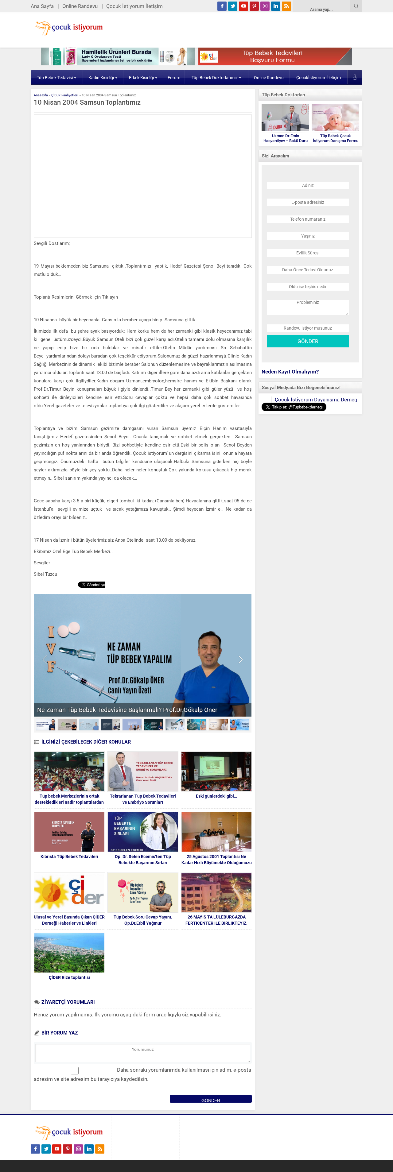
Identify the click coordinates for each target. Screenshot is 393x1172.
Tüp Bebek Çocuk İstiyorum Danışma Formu (335, 138)
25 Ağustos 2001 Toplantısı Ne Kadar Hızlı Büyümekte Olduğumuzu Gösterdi (216, 862)
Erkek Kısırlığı (141, 77)
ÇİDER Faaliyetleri (64, 95)
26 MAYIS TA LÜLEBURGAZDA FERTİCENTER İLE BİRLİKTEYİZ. (216, 920)
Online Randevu (80, 6)
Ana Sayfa (42, 6)
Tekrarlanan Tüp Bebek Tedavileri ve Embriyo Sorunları (143, 799)
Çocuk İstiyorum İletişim (134, 6)
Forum (174, 77)
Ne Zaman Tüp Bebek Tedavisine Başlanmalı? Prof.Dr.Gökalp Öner (127, 710)
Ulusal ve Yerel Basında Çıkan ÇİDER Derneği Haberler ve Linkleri (69, 920)
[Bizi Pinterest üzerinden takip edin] (254, 6)
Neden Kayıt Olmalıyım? (290, 372)
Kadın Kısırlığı (101, 77)
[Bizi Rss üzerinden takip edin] (286, 6)
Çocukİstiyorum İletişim (318, 77)
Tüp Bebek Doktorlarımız (215, 77)
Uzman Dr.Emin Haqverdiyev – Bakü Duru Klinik (285, 140)
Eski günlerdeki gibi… (216, 796)
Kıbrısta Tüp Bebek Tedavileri (69, 856)
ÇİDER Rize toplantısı (69, 977)
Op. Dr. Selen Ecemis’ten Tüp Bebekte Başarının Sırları (143, 859)
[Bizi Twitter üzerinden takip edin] (232, 6)
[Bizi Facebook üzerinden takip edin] (222, 6)
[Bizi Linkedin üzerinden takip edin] (275, 6)
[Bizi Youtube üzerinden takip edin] (243, 6)
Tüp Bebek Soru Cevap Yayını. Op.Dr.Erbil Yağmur (143, 920)
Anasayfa (41, 95)
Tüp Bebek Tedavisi (55, 77)
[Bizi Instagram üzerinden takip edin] (265, 6)
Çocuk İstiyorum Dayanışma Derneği (317, 399)
